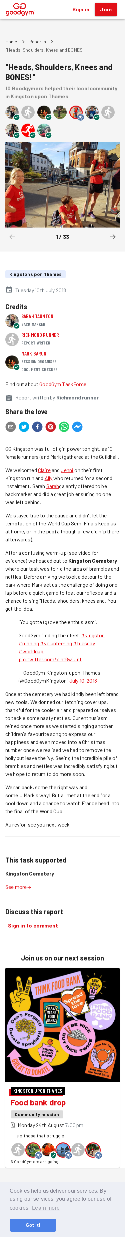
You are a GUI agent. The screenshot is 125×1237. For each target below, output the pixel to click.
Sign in (80, 9)
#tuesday (84, 643)
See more (16, 887)
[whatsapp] (64, 427)
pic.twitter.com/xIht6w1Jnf (50, 659)
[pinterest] (50, 427)
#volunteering (56, 643)
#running (29, 643)
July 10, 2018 (83, 680)
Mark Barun (34, 353)
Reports (37, 41)
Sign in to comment (33, 925)
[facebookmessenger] (77, 427)
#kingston (93, 635)
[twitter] (24, 427)
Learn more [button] (46, 1208)
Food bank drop (38, 1102)
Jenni (67, 470)
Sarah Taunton (37, 316)
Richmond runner (40, 334)
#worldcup (31, 651)
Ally (49, 478)
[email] (10, 427)
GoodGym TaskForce (62, 384)
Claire (44, 470)
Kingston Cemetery (29, 873)
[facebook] (37, 427)
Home (11, 41)
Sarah (52, 486)
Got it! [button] (33, 1225)
